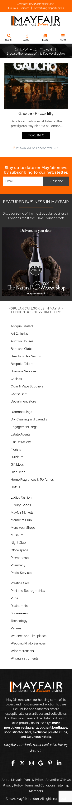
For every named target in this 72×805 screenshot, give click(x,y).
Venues (16, 628)
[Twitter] (22, 763)
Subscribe (56, 181)
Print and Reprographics (28, 591)
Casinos (16, 379)
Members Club (21, 520)
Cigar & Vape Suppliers (27, 386)
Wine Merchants (22, 651)
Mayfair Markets (22, 512)
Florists (16, 449)
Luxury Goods (21, 505)
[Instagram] (31, 763)
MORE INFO (36, 135)
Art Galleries (19, 334)
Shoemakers (20, 613)
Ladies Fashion (21, 497)
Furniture (17, 457)
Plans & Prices (34, 780)
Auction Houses (22, 341)
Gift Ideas (17, 464)
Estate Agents (20, 434)
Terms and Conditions (40, 785)
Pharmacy (18, 565)
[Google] (40, 763)
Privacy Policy (13, 785)
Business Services (23, 371)
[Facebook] (13, 763)
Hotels (15, 487)
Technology (19, 621)
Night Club (18, 543)
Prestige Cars (20, 583)
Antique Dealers (22, 326)
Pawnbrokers (20, 558)
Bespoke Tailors (22, 364)
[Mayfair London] (36, 21)
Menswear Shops (23, 527)
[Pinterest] (50, 763)
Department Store (23, 401)
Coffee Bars (19, 394)
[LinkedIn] (59, 763)
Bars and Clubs (21, 349)
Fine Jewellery (21, 442)
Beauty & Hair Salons (26, 356)
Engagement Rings (24, 427)
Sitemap (63, 785)
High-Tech (18, 472)
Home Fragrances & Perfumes (32, 479)
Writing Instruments (24, 658)
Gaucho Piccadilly (36, 113)
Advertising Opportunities (49, 8)
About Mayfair (12, 780)
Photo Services (21, 573)
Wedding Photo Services (28, 643)
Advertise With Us (58, 780)
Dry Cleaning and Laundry (29, 419)
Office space (19, 550)
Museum (17, 535)
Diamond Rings (21, 412)
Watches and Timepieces (28, 636)
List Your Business (18, 8)
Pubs (14, 598)
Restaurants (19, 606)
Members (36, 791)
